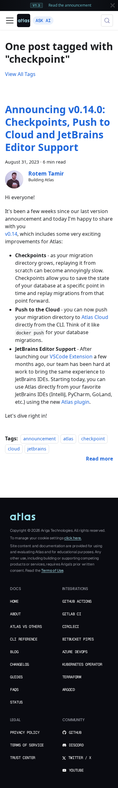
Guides (16, 677)
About (15, 614)
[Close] (112, 5)
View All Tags (20, 74)
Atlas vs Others (26, 626)
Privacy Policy (25, 732)
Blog (14, 651)
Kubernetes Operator (82, 664)
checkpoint (93, 439)
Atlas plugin (75, 401)
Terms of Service (27, 745)
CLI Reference (23, 639)
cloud (14, 449)
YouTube (76, 770)
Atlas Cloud (94, 317)
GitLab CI (71, 614)
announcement (39, 439)
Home (14, 601)
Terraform (71, 677)
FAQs (14, 689)
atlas (68, 439)
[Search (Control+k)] (107, 20)
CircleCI (70, 626)
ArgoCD (68, 689)
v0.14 (11, 233)
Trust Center (22, 757)
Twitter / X (79, 757)
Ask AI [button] (43, 20)
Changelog (19, 664)
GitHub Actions (77, 601)
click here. (72, 538)
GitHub (75, 732)
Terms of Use (52, 570)
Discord (76, 745)
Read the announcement (69, 5)
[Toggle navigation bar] (9, 20)
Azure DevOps (74, 651)
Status (16, 702)
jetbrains (36, 449)
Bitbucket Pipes (78, 639)
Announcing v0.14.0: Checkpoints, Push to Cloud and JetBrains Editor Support (57, 128)
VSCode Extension (71, 356)
